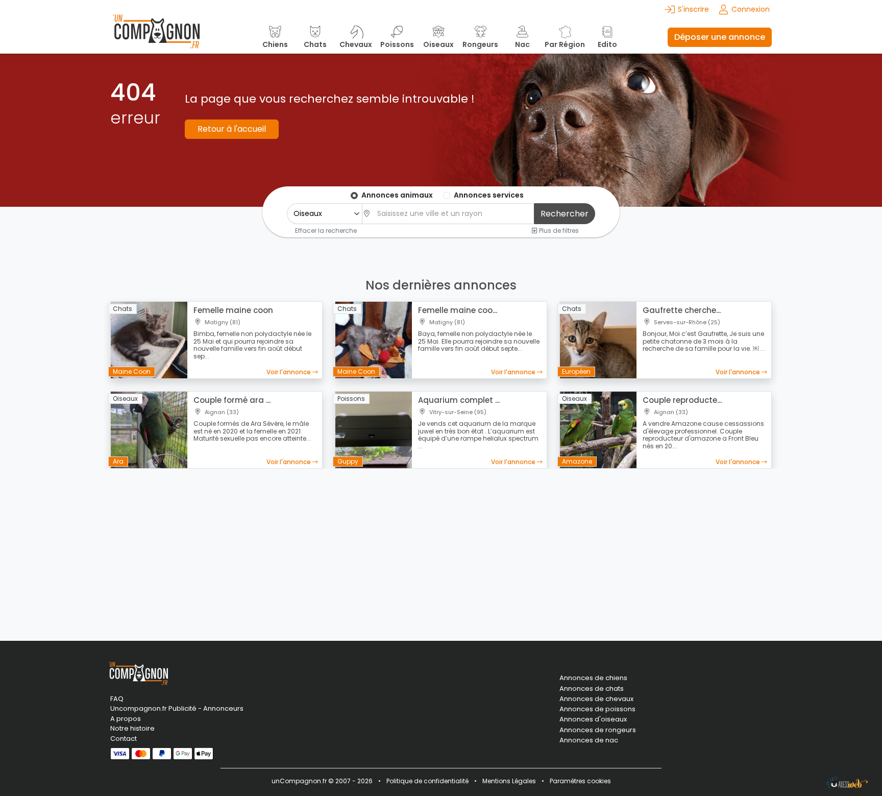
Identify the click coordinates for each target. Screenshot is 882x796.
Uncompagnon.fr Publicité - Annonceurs (176, 708)
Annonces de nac (588, 740)
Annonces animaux (397, 195)
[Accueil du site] (156, 37)
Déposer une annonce (719, 37)
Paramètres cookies (580, 781)
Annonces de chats (591, 689)
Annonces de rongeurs (597, 730)
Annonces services (489, 195)
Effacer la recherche (326, 230)
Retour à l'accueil (232, 129)
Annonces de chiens (593, 678)
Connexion (750, 9)
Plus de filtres (558, 230)
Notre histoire (132, 728)
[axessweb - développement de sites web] (847, 782)
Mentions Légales (509, 781)
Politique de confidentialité (427, 781)
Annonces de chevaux (596, 699)
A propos (125, 718)
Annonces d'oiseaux (593, 719)
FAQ (117, 699)
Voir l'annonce (289, 372)
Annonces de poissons (597, 709)
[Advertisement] (441, 548)
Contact (123, 738)
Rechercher (565, 214)
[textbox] (453, 213)
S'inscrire (693, 9)
